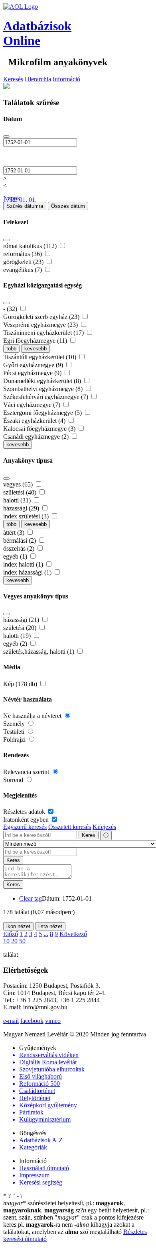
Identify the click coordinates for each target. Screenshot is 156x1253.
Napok (11, 198)
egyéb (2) (16, 643)
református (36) (23, 253)
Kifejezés (104, 826)
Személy (14, 723)
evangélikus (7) (23, 269)
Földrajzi (15, 739)
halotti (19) (17, 635)
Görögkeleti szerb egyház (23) (42, 316)
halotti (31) (17, 500)
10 (6, 941)
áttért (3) (14, 532)
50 (22, 941)
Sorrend (14, 779)
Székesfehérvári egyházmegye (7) (46, 396)
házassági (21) (22, 619)
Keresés (13, 79)
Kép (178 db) (21, 683)
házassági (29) (22, 508)
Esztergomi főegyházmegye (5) (43, 412)
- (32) (11, 308)
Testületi (14, 731)
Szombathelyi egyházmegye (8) (43, 388)
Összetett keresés (69, 826)
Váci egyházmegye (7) (32, 404)
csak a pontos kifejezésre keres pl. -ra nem (73, 1221)
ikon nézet (18, 926)
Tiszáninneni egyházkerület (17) (44, 332)
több (11, 349)
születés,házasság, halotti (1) (39, 651)
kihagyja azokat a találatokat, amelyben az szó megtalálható (68, 1228)
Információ (66, 79)
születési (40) (20, 492)
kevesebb (35, 349)
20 (14, 941)
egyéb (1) (16, 556)
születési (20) (20, 627)
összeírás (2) (19, 548)
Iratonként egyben (26, 819)
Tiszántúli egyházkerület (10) (40, 357)
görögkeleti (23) (24, 261)
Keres (88, 835)
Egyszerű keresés (25, 826)
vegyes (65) (18, 484)
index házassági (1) (28, 572)
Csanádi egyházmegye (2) (36, 436)
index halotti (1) (24, 564)
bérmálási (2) (20, 540)
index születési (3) (26, 516)
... (45, 933)
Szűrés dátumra (24, 206)
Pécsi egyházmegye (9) (33, 372)
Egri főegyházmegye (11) (36, 340)
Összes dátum (68, 206)
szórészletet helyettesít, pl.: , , (64, 1207)
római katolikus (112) (30, 245)
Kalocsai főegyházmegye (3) (40, 428)
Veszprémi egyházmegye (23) (41, 324)
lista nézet (50, 926)
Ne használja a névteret (33, 715)
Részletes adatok (25, 811)
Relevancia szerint (27, 771)
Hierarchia (38, 79)
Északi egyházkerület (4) (35, 420)
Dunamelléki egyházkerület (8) (43, 380)
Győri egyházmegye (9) (34, 365)
